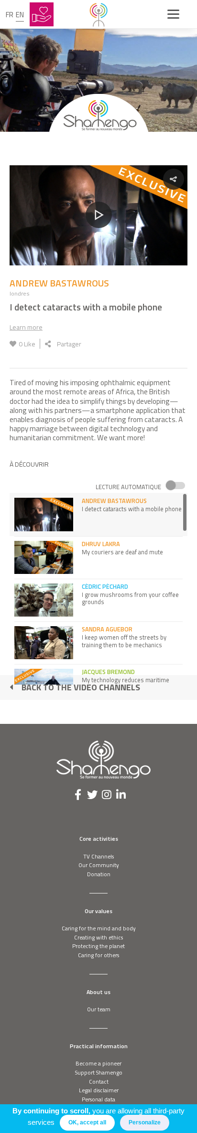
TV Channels (98, 856)
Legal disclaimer (99, 1090)
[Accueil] (98, 14)
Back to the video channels (81, 687)
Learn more (26, 327)
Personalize (145, 1122)
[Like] (13, 344)
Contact (99, 1081)
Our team (98, 1009)
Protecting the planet (98, 946)
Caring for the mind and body (99, 928)
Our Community (98, 865)
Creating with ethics (98, 937)
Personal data (98, 1099)
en (20, 14)
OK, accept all (87, 1122)
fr (9, 14)
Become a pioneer (98, 1063)
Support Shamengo (98, 1072)
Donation (98, 874)
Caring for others (98, 955)
